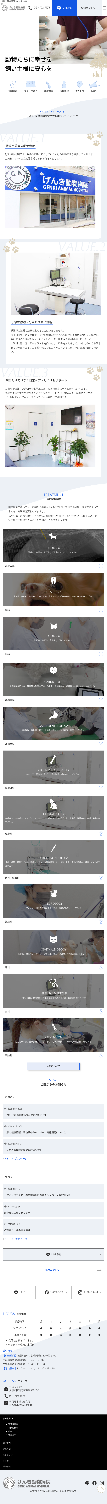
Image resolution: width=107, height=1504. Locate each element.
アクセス (22, 1381)
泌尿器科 (9, 566)
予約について (53, 1066)
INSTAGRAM (91, 1292)
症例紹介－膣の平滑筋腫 (17, 1230)
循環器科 (9, 700)
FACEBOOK (56, 1292)
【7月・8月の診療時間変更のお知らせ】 (25, 1114)
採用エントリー (89, 8)
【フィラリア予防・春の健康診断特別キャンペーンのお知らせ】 (38, 1195)
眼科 (7, 967)
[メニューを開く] (104, 7)
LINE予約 (67, 7)
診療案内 (7, 1418)
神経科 (8, 921)
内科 (7, 1011)
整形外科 (9, 787)
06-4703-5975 (42, 7)
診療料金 (7, 1449)
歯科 (7, 610)
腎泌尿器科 (13, 1424)
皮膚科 (8, 833)
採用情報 (7, 1466)
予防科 (8, 1055)
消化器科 (9, 743)
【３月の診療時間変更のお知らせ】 (23, 1149)
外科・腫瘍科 (12, 877)
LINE (22, 1292)
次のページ (21, 1158)
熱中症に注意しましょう (17, 1212)
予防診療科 (13, 1428)
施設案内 (7, 1443)
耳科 (7, 654)
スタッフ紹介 (8, 1455)
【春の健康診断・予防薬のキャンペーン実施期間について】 (36, 1132)
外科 (10, 1431)
